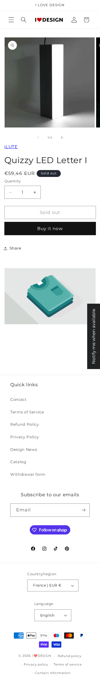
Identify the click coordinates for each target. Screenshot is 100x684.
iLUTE (11, 146)
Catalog (18, 461)
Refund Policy (24, 424)
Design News (23, 449)
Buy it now (50, 228)
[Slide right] (61, 137)
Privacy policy (36, 664)
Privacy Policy (24, 436)
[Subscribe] (83, 510)
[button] (11, 20)
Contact (18, 399)
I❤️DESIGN (41, 656)
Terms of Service (27, 412)
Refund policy (70, 656)
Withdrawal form (27, 474)
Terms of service (68, 664)
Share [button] (15, 248)
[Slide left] (38, 137)
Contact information (53, 673)
